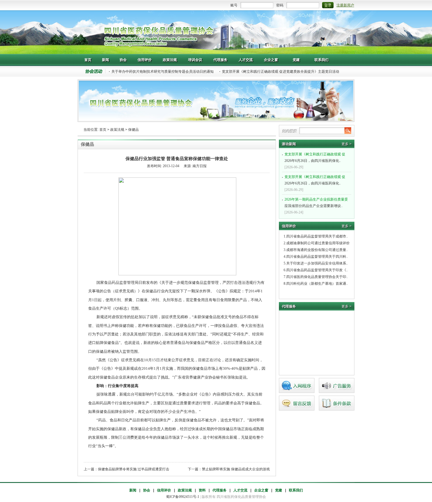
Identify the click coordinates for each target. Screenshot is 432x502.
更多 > (346, 144)
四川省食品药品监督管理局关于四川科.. (317, 257)
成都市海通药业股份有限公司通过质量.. (317, 250)
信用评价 (164, 490)
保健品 (133, 130)
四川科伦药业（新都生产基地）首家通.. (317, 283)
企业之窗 (261, 490)
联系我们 (296, 490)
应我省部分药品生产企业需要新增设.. (316, 202)
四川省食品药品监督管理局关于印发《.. (317, 270)
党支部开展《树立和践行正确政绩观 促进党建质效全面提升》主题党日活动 (280, 71)
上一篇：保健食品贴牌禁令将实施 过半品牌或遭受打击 (126, 469)
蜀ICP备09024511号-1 (182, 497)
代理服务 (219, 490)
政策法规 (117, 130)
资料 (202, 490)
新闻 (132, 490)
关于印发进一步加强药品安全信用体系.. (317, 263)
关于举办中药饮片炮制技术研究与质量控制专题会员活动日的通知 (162, 71)
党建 (278, 490)
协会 (146, 490)
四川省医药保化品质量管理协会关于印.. (317, 277)
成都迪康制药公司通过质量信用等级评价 (318, 243)
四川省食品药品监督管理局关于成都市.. (317, 236)
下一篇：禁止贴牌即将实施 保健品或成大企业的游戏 (229, 469)
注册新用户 (345, 5)
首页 (102, 130)
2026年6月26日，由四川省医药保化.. (314, 157)
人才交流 (240, 490)
